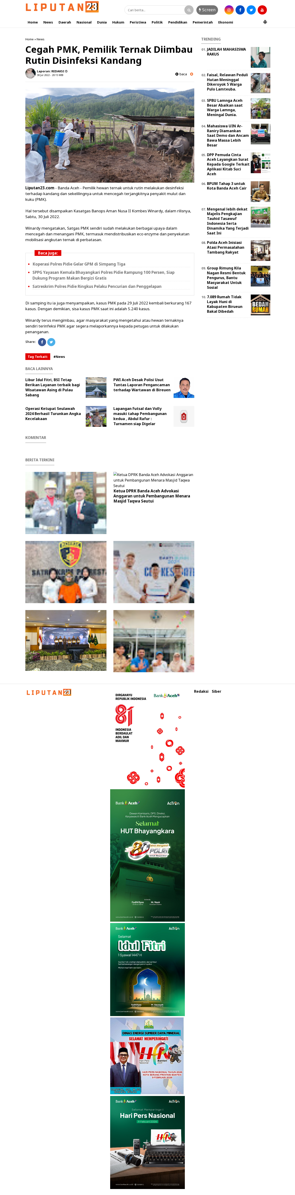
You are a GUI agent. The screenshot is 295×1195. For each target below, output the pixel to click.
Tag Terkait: (38, 356)
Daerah (65, 22)
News (48, 22)
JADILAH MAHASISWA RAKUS (226, 52)
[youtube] (262, 10)
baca (182, 74)
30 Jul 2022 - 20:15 (47, 75)
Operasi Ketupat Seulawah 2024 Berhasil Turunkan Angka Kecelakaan (53, 413)
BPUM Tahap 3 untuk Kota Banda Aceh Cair (227, 186)
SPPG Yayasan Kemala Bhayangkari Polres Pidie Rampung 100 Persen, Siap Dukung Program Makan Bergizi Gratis (103, 275)
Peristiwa (138, 22)
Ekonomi (225, 22)
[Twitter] (51, 342)
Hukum (118, 22)
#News (59, 356)
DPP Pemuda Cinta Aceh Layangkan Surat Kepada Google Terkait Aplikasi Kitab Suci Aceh (228, 164)
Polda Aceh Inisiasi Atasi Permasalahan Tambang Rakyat (225, 247)
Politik (157, 22)
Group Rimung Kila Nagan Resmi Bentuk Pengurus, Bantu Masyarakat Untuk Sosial (226, 278)
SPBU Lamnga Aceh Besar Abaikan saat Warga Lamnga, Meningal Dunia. (225, 107)
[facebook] (240, 10)
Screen (208, 9)
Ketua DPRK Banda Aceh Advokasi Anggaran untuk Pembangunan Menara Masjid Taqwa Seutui (151, 496)
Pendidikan (177, 22)
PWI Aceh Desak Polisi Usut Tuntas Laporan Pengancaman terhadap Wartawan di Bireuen (142, 384)
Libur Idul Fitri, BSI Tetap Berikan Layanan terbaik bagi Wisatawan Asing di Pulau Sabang (52, 387)
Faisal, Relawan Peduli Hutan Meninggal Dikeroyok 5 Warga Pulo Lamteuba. (227, 82)
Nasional (84, 22)
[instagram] (229, 10)
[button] (265, 20)
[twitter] (251, 10)
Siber (216, 691)
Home (33, 22)
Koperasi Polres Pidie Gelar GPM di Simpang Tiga (78, 264)
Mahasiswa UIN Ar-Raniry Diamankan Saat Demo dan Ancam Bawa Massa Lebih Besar (228, 135)
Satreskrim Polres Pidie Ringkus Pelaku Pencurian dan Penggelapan (97, 286)
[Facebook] (42, 342)
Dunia (102, 22)
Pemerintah (203, 22)
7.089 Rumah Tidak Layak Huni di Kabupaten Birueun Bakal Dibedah (224, 304)
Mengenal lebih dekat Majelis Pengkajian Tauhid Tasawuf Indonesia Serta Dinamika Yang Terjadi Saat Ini (228, 221)
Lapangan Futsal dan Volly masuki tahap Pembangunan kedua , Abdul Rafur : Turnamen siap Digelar (140, 416)
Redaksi (201, 691)
